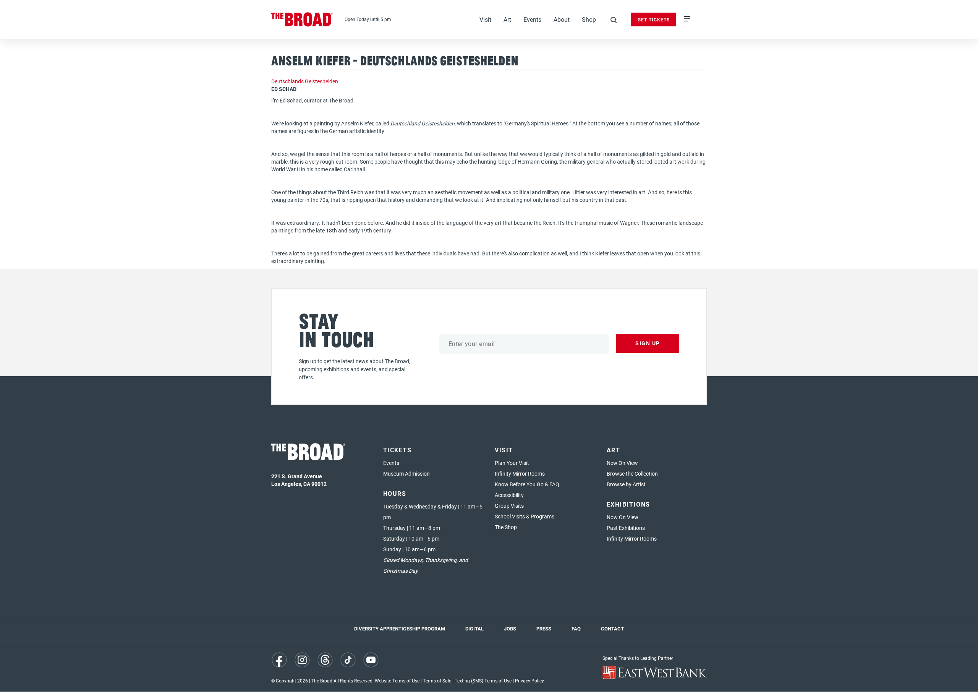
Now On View (622, 517)
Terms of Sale (437, 680)
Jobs (510, 628)
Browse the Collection (632, 473)
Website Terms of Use (397, 680)
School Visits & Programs (524, 516)
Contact (612, 628)
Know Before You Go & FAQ (527, 484)
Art (507, 19)
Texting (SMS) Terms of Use (483, 680)
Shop (589, 19)
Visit (485, 19)
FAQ (576, 628)
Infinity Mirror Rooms (520, 473)
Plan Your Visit (512, 462)
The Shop (506, 527)
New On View (622, 462)
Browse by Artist (626, 484)
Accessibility (509, 495)
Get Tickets (654, 19)
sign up (647, 343)
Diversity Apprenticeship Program (399, 628)
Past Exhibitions (626, 527)
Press (543, 628)
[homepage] (302, 19)
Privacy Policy (529, 680)
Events (532, 19)
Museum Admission (406, 473)
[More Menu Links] (687, 19)
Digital (474, 628)
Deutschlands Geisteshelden (304, 81)
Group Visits (509, 505)
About (562, 19)
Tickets (397, 450)
